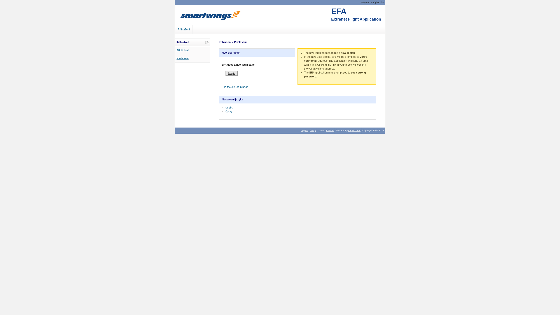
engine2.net (354, 130)
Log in (231, 73)
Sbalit (206, 42)
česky (229, 111)
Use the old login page (235, 87)
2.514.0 (330, 130)
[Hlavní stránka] (210, 15)
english (230, 107)
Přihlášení (184, 29)
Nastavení (183, 58)
